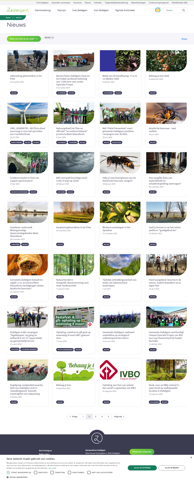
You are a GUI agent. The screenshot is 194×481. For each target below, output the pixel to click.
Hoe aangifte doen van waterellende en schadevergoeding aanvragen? (165, 180)
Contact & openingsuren (159, 2)
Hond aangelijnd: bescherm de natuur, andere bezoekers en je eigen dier (165, 282)
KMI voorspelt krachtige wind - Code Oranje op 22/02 (72, 179)
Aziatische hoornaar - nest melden (162, 130)
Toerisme (73, 142)
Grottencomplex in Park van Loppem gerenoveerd (24, 179)
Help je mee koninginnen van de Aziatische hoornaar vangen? (119, 179)
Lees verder (52, 468)
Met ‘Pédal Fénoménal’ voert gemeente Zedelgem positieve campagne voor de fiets (118, 131)
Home (8, 17)
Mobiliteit (116, 142)
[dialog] (97, 468)
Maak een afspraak (141, 451)
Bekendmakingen (138, 2)
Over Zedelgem (79, 10)
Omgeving (15, 244)
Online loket (44, 454)
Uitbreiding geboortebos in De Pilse (26, 77)
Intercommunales (65, 350)
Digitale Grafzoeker (125, 10)
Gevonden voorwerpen (61, 2)
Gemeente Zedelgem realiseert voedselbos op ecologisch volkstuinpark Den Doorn (118, 335)
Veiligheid (108, 93)
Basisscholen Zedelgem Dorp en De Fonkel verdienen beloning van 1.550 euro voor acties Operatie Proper (73, 80)
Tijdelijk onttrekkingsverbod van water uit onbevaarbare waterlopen (119, 282)
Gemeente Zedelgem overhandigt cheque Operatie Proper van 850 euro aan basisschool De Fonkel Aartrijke (166, 336)
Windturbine (16, 142)
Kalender (98, 2)
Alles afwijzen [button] (172, 468)
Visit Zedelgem (42, 2)
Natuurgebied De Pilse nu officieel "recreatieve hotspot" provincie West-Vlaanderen (71, 131)
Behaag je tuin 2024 (159, 75)
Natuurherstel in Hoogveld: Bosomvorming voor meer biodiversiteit (72, 282)
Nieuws (88, 2)
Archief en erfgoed (19, 192)
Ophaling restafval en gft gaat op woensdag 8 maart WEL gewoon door (73, 335)
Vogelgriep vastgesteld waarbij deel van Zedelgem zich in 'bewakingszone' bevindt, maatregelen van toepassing (26, 389)
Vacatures (77, 2)
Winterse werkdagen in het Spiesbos (116, 229)
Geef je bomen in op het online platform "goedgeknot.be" (165, 229)
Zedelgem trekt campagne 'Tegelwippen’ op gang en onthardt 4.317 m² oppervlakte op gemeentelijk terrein (26, 336)
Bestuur (61, 192)
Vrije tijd (61, 10)
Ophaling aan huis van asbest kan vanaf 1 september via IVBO (119, 386)
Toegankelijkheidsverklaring (116, 2)
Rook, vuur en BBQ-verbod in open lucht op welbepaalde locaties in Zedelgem (164, 387)
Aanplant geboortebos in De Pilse (73, 227)
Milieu (13, 93)
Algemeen (61, 93)
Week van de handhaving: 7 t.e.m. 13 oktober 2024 (120, 77)
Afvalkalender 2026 (179, 2)
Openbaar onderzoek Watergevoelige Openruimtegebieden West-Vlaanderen (24, 232)
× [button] (191, 458)
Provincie (62, 142)
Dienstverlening (43, 10)
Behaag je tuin (63, 385)
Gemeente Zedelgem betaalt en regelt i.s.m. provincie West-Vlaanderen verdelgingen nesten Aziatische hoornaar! (27, 284)
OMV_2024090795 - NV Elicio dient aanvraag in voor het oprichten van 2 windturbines (27, 131)
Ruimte (36, 142)
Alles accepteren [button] (142, 468)
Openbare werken (29, 349)
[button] (65, 477)
